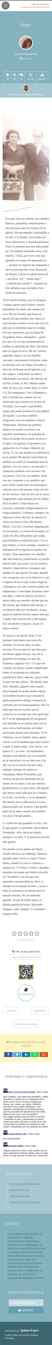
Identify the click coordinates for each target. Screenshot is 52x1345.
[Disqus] (26, 1122)
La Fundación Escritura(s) (23, 1233)
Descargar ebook (26, 994)
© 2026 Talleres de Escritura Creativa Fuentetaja (21, 1336)
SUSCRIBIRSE (27, 1310)
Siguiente (39, 1010)
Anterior (12, 1010)
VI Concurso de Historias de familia (26, 94)
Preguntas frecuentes (19, 1196)
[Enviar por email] (44, 1054)
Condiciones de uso (19, 1190)
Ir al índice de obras (26, 1024)
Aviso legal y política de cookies (25, 1183)
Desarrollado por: (22, 1330)
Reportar (42, 78)
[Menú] (5, 5)
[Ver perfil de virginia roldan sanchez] (26, 43)
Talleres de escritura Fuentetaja (24, 1202)
